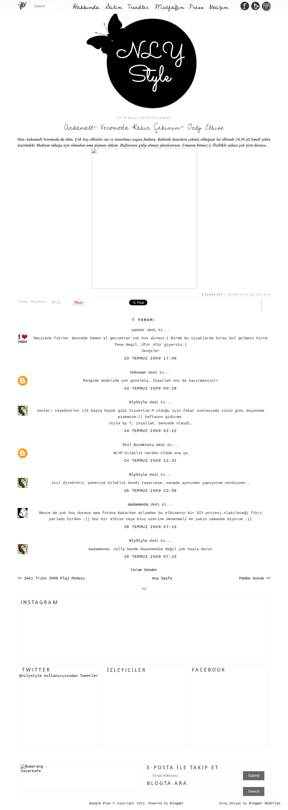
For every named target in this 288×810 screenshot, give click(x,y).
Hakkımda (86, 7)
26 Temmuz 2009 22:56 (150, 490)
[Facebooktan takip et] (244, 7)
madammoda (138, 504)
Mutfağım (169, 7)
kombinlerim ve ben (249, 294)
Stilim (113, 7)
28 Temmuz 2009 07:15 (150, 556)
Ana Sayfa (162, 578)
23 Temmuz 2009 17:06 (150, 358)
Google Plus (100, 804)
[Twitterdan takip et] (255, 7)
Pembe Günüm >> (255, 578)
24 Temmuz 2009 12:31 (150, 460)
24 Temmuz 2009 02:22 (150, 431)
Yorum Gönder (144, 570)
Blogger (177, 804)
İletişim (218, 7)
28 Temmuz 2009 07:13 (150, 527)
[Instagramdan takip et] (266, 7)
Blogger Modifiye (264, 804)
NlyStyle (138, 402)
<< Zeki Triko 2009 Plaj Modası (51, 578)
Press (197, 7)
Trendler (138, 7)
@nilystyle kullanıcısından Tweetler (58, 676)
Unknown (138, 372)
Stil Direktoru (138, 445)
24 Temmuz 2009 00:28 (150, 388)
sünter (138, 330)
